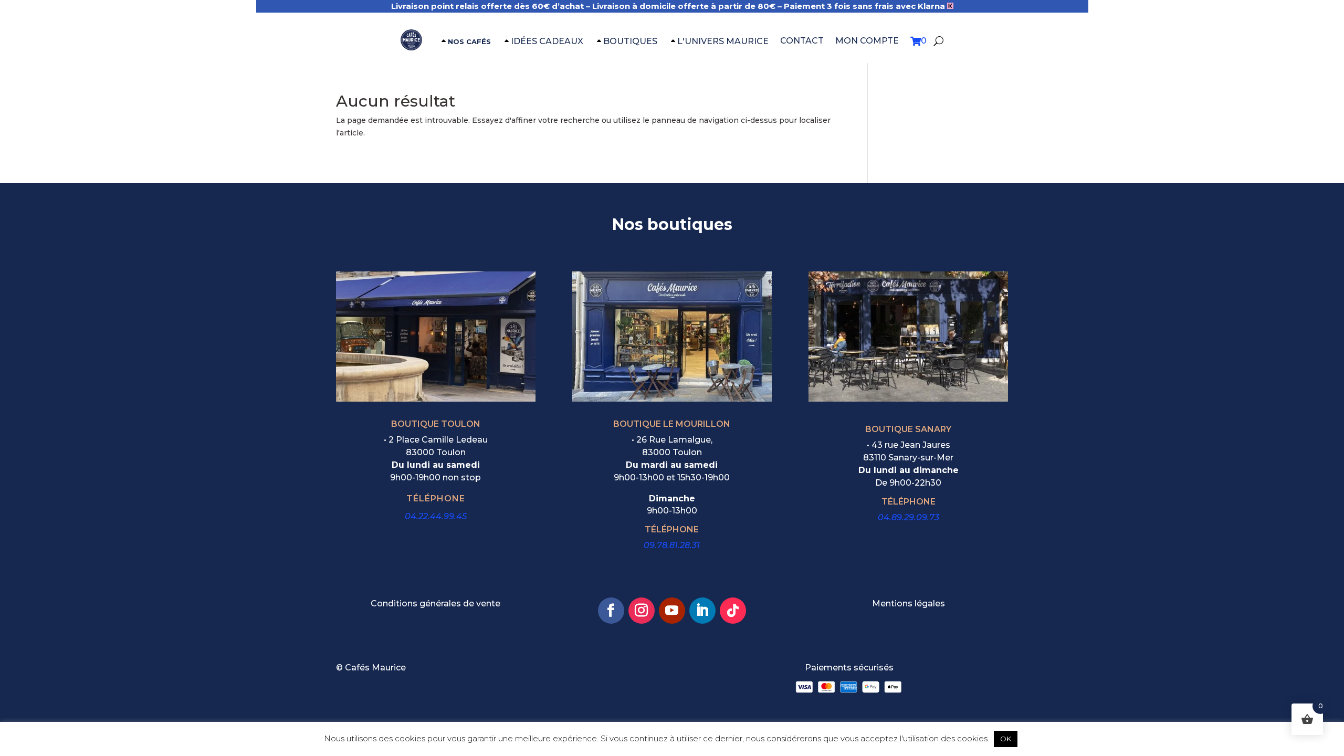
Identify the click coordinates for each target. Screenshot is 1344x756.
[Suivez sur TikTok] (733, 610)
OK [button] (1005, 738)
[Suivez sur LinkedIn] (702, 610)
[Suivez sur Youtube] (672, 610)
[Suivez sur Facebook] (611, 610)
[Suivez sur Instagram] (641, 610)
